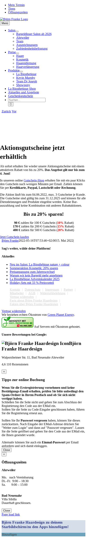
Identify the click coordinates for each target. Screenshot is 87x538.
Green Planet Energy (61, 314)
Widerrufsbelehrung (52, 293)
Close (6, 450)
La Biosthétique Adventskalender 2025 (34, 279)
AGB (31, 293)
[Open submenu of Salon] (17, 31)
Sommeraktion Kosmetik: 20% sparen (34, 268)
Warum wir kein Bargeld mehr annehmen (36, 275)
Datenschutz (32, 289)
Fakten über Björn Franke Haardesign (34, 304)
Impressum (52, 289)
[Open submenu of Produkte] (21, 71)
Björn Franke (10, 240)
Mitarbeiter (17, 293)
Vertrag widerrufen (22, 297)
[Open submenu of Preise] (17, 53)
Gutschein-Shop (34, 180)
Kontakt (15, 289)
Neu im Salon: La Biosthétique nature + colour (39, 264)
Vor (14, 111)
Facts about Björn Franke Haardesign (33, 300)
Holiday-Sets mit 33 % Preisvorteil (32, 282)
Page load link (11, 514)
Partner (68, 289)
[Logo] (14, 19)
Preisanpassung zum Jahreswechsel (32, 271)
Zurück (6, 111)
